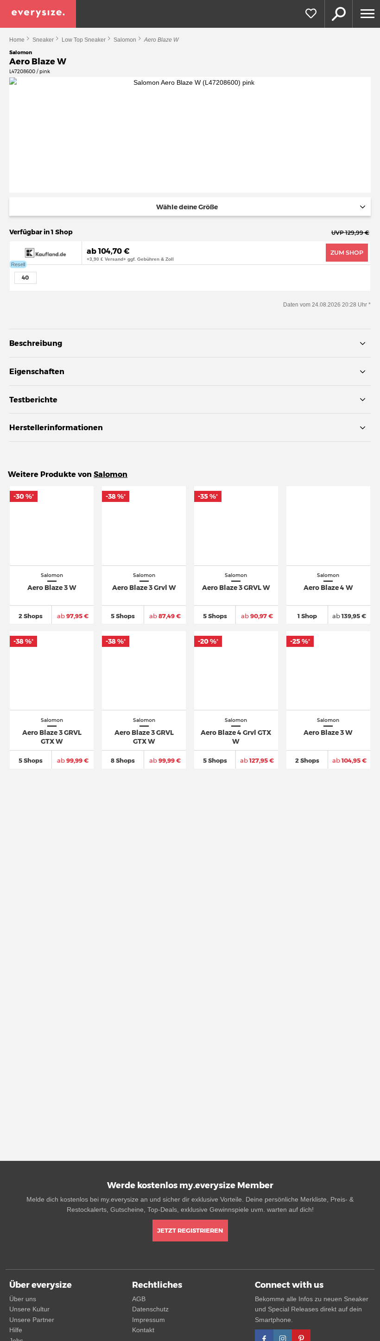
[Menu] (366, 14)
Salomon (125, 40)
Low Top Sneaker (84, 40)
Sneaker (43, 40)
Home (17, 40)
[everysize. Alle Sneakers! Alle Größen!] (38, 14)
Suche (338, 14)
